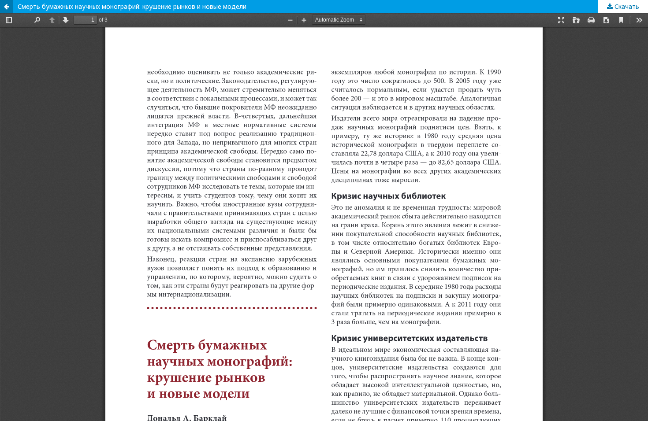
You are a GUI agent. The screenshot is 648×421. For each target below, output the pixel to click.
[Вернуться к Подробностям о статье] (6, 6)
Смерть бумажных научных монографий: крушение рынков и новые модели (132, 6)
